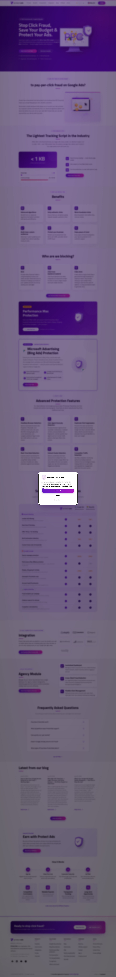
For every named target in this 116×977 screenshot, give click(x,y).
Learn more (44, 488)
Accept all (58, 491)
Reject (58, 495)
